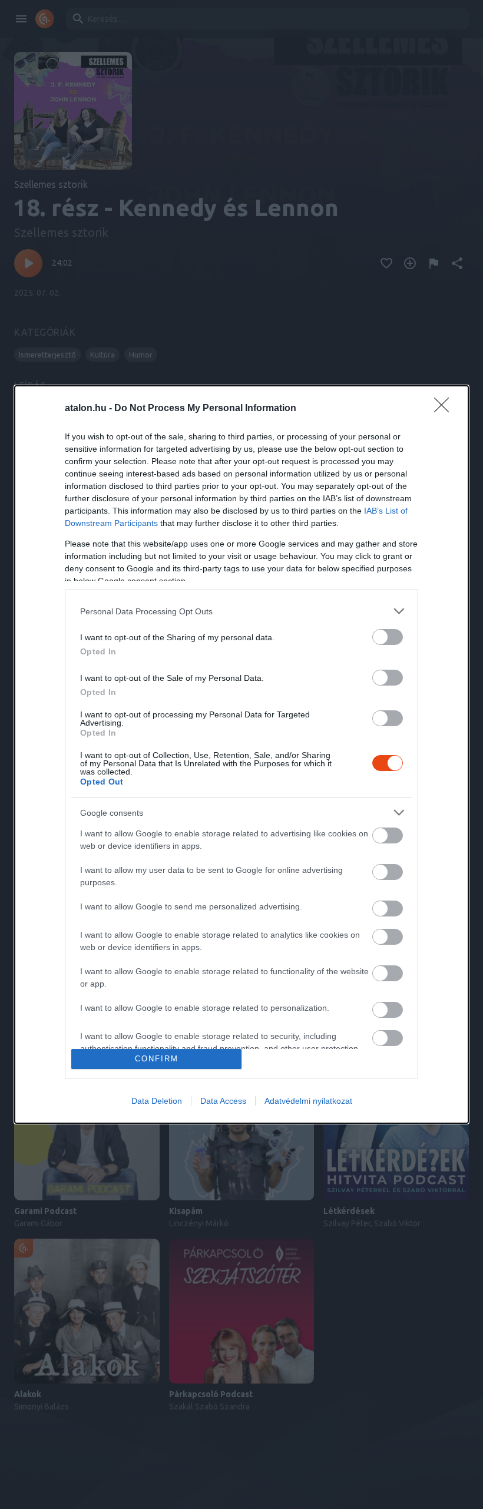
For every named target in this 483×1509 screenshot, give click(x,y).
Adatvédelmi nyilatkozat (308, 1101)
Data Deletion (156, 1101)
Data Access (223, 1101)
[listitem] (241, 611)
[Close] (445, 409)
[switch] (387, 637)
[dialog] (241, 754)
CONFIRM (156, 1058)
